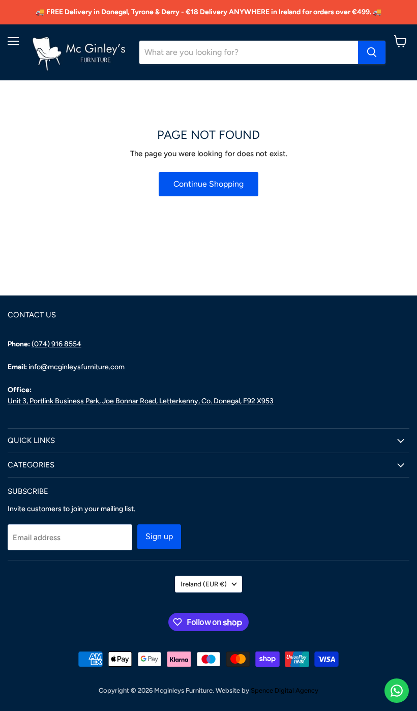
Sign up (159, 536)
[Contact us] (396, 690)
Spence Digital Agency (284, 690)
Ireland (204, 584)
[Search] (371, 52)
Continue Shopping (208, 184)
